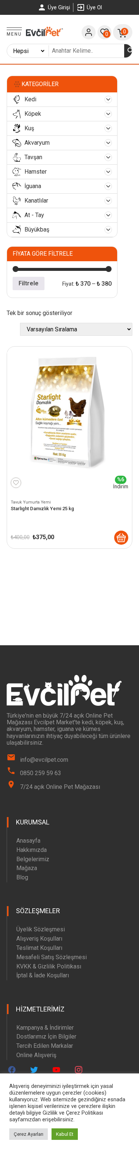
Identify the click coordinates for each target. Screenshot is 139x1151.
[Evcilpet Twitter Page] (34, 1070)
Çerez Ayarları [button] (28, 1134)
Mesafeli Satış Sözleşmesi (51, 957)
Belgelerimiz (32, 859)
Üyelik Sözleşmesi (40, 929)
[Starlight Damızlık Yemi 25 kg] (121, 538)
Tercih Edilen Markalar (44, 1045)
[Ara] (131, 51)
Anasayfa (28, 840)
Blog (22, 877)
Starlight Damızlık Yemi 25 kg (42, 508)
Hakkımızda (31, 849)
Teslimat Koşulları (39, 947)
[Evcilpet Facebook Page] (12, 1070)
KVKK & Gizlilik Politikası (48, 966)
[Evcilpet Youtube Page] (56, 1070)
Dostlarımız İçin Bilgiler (46, 1036)
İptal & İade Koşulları (42, 975)
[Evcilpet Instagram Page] (78, 1070)
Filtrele (29, 283)
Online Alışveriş (36, 1055)
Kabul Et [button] (64, 1134)
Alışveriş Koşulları (39, 938)
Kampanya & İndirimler (45, 1027)
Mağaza (26, 868)
